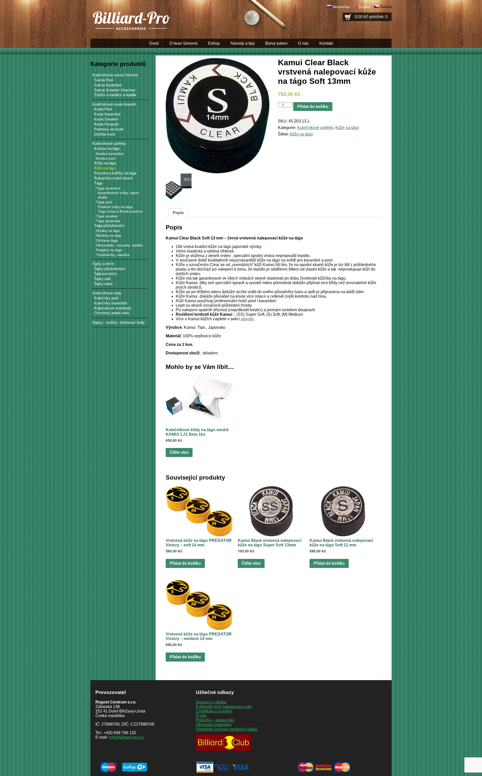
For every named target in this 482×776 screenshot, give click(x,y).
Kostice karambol (109, 154)
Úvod (154, 43)
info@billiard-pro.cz (126, 737)
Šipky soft (102, 279)
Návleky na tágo (109, 235)
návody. (248, 319)
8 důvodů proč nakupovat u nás (224, 706)
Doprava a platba (211, 702)
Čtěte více (179, 452)
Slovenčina (341, 7)
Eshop (214, 43)
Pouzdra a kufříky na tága (115, 173)
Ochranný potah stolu (111, 313)
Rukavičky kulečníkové (113, 178)
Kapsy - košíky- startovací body (118, 322)
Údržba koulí (104, 134)
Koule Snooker (106, 119)
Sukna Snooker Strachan (114, 90)
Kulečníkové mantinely (112, 308)
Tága (98, 183)
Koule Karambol (107, 114)
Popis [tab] (178, 213)
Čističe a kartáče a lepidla (115, 95)
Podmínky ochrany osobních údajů (227, 729)
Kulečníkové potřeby (315, 127)
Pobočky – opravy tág (215, 720)
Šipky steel (103, 284)
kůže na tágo (301, 134)
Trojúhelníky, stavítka (112, 255)
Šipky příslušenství (110, 269)
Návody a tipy (242, 43)
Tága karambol (108, 188)
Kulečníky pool (106, 298)
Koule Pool (103, 109)
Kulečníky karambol (110, 303)
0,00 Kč (371, 17)
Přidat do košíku (312, 106)
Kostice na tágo (106, 149)
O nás (303, 43)
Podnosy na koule (109, 129)
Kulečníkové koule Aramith (114, 104)
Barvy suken (276, 43)
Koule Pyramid (106, 124)
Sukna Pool (103, 80)
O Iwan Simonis (183, 43)
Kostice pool (105, 158)
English (365, 7)
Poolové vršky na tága (115, 207)
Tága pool (104, 202)
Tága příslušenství (109, 226)
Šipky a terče (103, 264)
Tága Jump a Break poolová (120, 211)
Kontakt (326, 43)
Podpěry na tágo (109, 250)
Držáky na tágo (108, 231)
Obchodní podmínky (213, 725)
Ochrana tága (107, 240)
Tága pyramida (108, 221)
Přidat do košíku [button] (185, 563)
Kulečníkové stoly (107, 293)
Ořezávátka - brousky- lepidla (119, 245)
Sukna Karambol (108, 85)
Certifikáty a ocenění (214, 711)
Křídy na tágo (105, 163)
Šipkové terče (105, 274)
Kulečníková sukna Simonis (115, 75)
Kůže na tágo (347, 127)
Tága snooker (107, 216)
